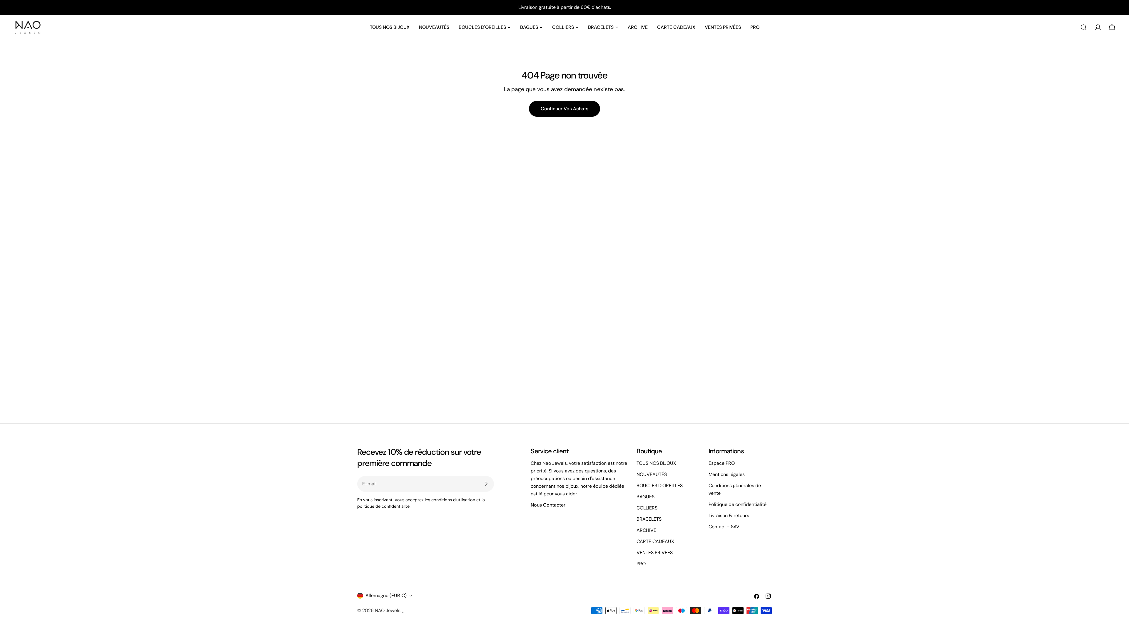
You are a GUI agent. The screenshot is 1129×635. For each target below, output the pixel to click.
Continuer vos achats (564, 109)
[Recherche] (1084, 27)
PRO (641, 564)
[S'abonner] (486, 484)
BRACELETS (649, 519)
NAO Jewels (387, 610)
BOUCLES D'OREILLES (660, 485)
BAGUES (645, 497)
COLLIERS (647, 508)
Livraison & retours (729, 515)
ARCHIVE (646, 530)
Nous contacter (548, 505)
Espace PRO (722, 463)
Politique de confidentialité (737, 504)
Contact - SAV (724, 527)
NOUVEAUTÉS (652, 474)
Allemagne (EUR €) (386, 595)
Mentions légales (727, 474)
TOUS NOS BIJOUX (656, 463)
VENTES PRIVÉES (655, 552)
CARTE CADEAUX (655, 541)
